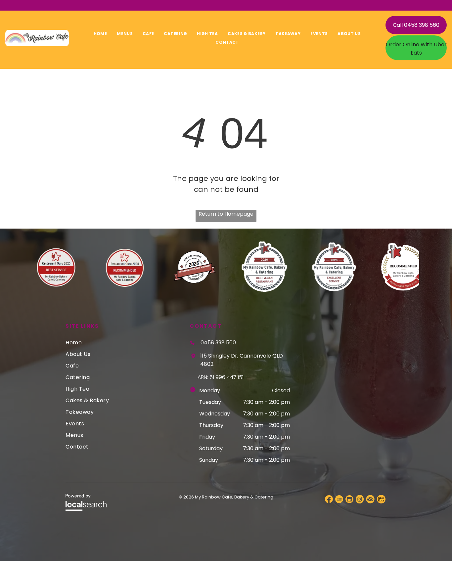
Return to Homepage (226, 214)
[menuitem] (100, 33)
